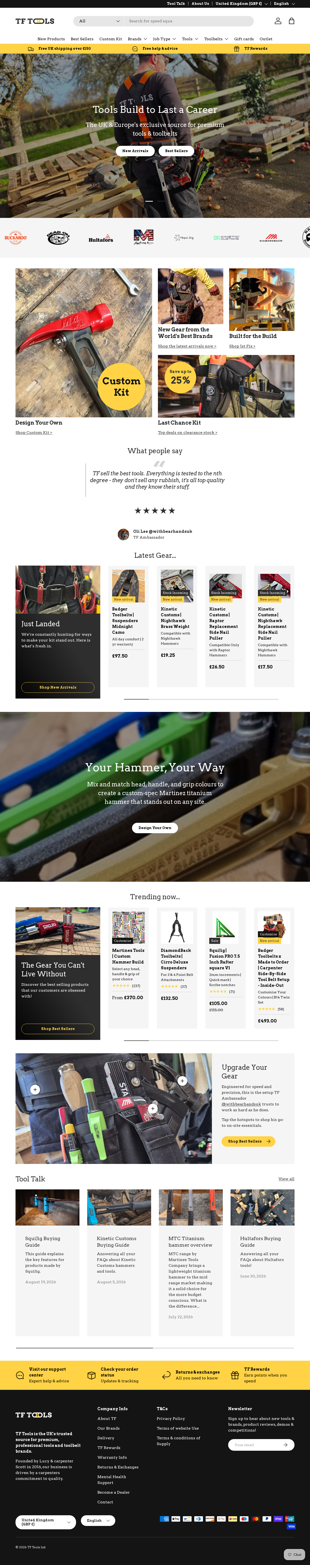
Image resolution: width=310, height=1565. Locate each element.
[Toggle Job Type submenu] (174, 39)
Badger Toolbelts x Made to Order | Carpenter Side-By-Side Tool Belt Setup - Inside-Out (274, 968)
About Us (200, 3)
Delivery (105, 1438)
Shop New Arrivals (57, 687)
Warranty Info (112, 1457)
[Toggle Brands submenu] (145, 39)
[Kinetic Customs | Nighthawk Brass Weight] (177, 586)
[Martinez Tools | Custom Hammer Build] (128, 927)
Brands (134, 39)
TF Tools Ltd (36, 1547)
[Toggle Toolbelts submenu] (226, 39)
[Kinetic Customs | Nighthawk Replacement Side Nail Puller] (274, 586)
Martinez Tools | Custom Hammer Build (128, 956)
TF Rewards (108, 1447)
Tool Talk (176, 3)
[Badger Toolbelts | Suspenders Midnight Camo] (128, 586)
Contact (105, 1502)
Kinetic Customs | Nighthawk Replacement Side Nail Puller (272, 624)
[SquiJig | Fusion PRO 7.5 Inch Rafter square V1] (225, 927)
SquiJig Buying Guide (42, 1242)
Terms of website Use (178, 1428)
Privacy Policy (171, 1418)
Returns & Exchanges (118, 1467)
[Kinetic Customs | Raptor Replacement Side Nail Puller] (225, 586)
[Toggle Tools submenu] (196, 39)
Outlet (266, 39)
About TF (106, 1418)
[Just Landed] (58, 590)
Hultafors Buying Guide (260, 1242)
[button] (291, 21)
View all (286, 1179)
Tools (187, 39)
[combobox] (163, 21)
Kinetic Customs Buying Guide (116, 1242)
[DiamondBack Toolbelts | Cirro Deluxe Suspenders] (177, 927)
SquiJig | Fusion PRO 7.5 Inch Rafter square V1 (224, 959)
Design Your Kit (155, 151)
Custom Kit (110, 39)
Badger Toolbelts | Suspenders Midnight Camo (125, 621)
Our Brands (108, 1428)
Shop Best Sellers (58, 1029)
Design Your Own (155, 828)
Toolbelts (213, 39)
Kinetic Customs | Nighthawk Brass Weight (175, 618)
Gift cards (244, 39)
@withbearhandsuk (241, 1104)
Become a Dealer (113, 1492)
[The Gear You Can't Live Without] (58, 931)
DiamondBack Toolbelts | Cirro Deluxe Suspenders (176, 959)
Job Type (161, 39)
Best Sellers (82, 39)
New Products (51, 39)
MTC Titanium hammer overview (190, 1242)
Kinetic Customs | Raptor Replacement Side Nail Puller (223, 624)
